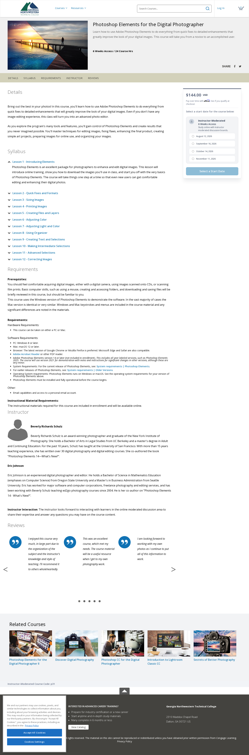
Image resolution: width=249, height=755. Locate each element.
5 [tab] (99, 601)
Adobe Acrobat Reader (26, 354)
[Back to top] (124, 690)
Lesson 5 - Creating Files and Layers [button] (36, 213)
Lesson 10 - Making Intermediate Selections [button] (41, 246)
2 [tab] (84, 601)
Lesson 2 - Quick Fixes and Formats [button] (35, 193)
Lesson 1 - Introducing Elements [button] (34, 162)
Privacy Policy (124, 741)
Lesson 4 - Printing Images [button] (30, 206)
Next (173, 569)
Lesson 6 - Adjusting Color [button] (30, 219)
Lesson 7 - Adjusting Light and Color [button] (36, 226)
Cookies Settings (35, 741)
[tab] (87, 161)
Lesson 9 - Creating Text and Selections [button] (39, 239)
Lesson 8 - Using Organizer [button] (30, 233)
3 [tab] (89, 601)
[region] (34, 723)
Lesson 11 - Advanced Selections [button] (34, 252)
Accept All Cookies (35, 732)
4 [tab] (94, 601)
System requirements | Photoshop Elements (123, 366)
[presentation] (61, 8)
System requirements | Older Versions (90, 370)
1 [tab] (79, 601)
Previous (5, 569)
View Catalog (78, 727)
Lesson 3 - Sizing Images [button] (28, 200)
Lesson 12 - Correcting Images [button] (32, 259)
